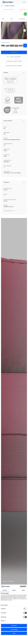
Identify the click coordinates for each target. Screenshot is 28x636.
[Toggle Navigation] (24, 2)
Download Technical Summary (14, 65)
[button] (14, 30)
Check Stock (14, 52)
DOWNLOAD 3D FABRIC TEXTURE (15, 61)
